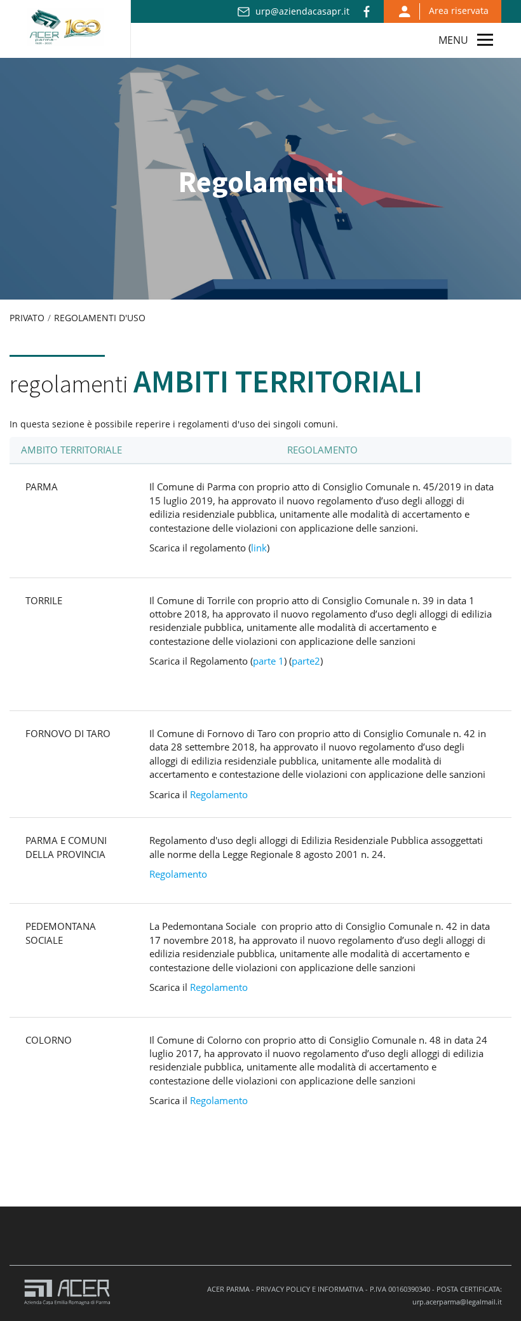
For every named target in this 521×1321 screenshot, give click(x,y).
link (259, 547)
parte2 (306, 660)
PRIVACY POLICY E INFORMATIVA (309, 1289)
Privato (27, 318)
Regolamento (219, 794)
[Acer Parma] (65, 25)
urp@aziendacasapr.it (302, 11)
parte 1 (268, 660)
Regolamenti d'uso (99, 318)
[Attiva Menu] (485, 38)
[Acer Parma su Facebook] (366, 12)
